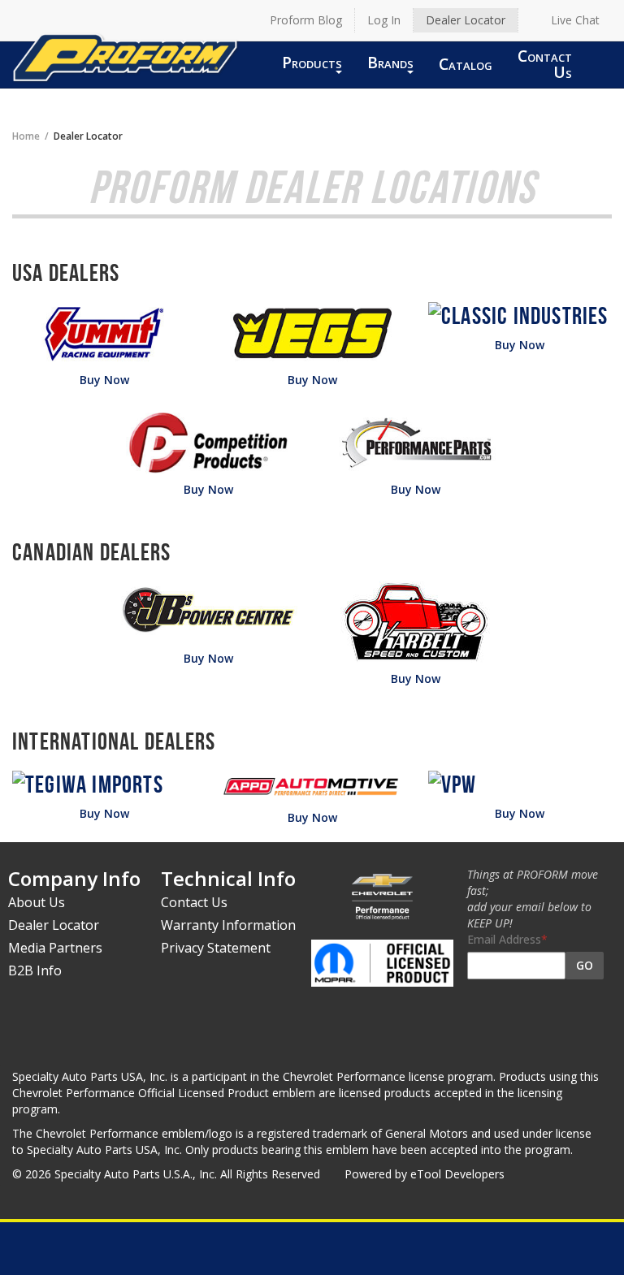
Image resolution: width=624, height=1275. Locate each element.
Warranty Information (228, 925)
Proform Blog (306, 20)
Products (312, 62)
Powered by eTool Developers (424, 1174)
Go (584, 965)
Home (26, 135)
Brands (390, 62)
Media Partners (55, 948)
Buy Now (104, 379)
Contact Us (545, 64)
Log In (384, 20)
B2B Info (35, 970)
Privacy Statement (216, 948)
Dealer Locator (465, 20)
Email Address (504, 939)
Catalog (465, 64)
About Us (36, 902)
